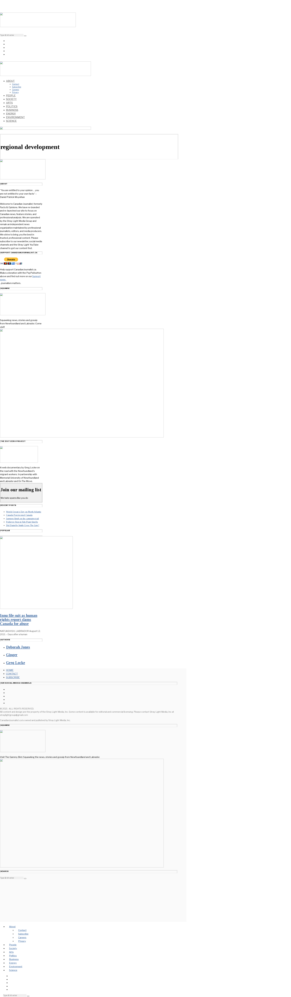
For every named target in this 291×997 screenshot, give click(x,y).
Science (11, 121)
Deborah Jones (18, 647)
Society (11, 99)
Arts (9, 102)
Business (12, 110)
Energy (11, 113)
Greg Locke (15, 663)
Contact (15, 84)
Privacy (15, 92)
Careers (15, 89)
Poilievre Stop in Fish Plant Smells (22, 522)
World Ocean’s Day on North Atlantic (23, 512)
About (10, 81)
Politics (11, 106)
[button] (25, 35)
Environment (15, 117)
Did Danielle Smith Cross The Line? (22, 525)
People (11, 95)
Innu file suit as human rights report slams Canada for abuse (18, 619)
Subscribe (16, 87)
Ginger (11, 655)
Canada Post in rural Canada (19, 515)
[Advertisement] (88, 900)
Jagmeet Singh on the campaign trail (22, 518)
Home (9, 670)
